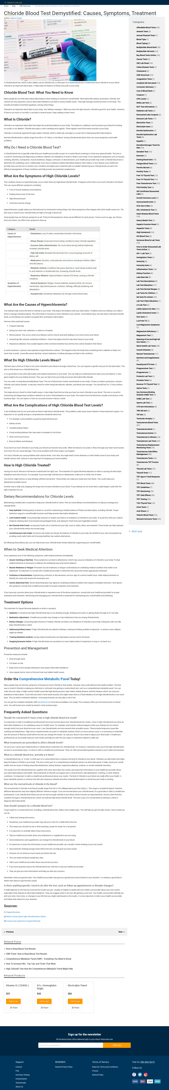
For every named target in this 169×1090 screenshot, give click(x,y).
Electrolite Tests (144, 122)
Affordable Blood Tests (146, 27)
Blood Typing (142, 43)
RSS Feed (137, 531)
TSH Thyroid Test (144, 503)
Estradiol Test (143, 151)
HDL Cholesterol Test (146, 209)
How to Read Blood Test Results (21, 948)
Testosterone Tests (145, 458)
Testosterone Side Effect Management (147, 452)
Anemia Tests (142, 31)
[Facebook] (134, 1074)
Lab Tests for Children (146, 293)
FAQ (17, 1071)
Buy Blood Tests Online (146, 55)
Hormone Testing (23, 1074)
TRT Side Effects (144, 495)
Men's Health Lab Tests (146, 346)
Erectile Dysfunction (145, 130)
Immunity (141, 261)
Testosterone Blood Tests (147, 422)
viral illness (142, 511)
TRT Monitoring (143, 491)
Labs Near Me (143, 277)
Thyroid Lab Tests (144, 468)
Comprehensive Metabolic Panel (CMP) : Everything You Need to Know (38, 958)
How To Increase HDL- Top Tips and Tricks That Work (31, 963)
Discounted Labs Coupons (148, 114)
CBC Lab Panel (143, 63)
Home (6, 6)
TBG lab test (142, 410)
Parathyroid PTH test (146, 364)
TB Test (140, 414)
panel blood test (44, 702)
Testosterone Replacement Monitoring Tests (148, 446)
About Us (19, 1086)
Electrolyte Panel (77, 985)
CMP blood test (143, 75)
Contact (19, 1067)
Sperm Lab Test (143, 402)
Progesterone (142, 372)
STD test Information (145, 406)
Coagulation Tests (144, 79)
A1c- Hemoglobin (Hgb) (47, 987)
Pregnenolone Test (145, 368)
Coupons (140, 95)
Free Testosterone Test (146, 183)
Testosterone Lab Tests (147, 441)
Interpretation (21, 1078)
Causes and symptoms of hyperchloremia (23, 921)
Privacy (95, 1071)
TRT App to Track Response (148, 476)
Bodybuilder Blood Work (147, 47)
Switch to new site (14, 2)
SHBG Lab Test (143, 398)
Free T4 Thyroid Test (145, 179)
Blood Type (141, 39)
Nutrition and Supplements (148, 357)
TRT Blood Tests (144, 483)
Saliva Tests (142, 388)
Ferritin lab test (143, 167)
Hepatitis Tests (143, 228)
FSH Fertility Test (144, 187)
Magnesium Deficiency (146, 331)
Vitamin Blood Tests (145, 515)
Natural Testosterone (146, 353)
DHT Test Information (146, 106)
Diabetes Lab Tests (145, 110)
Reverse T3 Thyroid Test (147, 384)
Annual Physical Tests (146, 35)
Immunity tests (143, 265)
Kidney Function (144, 273)
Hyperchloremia (13, 912)
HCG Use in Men (143, 206)
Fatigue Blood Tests (145, 163)
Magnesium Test (144, 335)
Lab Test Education (145, 285)
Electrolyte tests (144, 126)
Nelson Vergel (16, 18)
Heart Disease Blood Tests (148, 213)
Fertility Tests (143, 171)
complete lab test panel (147, 83)
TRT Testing (142, 499)
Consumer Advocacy (145, 87)
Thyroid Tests (142, 472)
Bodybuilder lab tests (146, 51)
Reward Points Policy (63, 1067)
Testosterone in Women (147, 437)
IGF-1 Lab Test (143, 253)
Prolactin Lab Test (144, 376)
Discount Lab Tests (145, 118)
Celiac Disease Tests (145, 67)
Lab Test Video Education (147, 301)
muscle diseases (144, 350)
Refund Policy (97, 1074)
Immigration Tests (144, 257)
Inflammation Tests (145, 269)
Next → (122, 932)
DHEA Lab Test (143, 102)
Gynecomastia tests (145, 202)
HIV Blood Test (143, 236)
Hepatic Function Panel (147, 224)
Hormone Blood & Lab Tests (148, 240)
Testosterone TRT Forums (147, 462)
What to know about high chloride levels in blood (26, 916)
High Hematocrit (144, 232)
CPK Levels (141, 99)
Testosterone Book (145, 429)
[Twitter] (140, 1074)
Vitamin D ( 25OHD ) (17, 985)
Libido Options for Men (146, 309)
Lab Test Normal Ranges (147, 289)
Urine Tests (141, 507)
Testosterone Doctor (145, 433)
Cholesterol (142, 71)
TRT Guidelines (143, 487)
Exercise (140, 155)
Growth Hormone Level (146, 198)
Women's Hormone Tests (147, 519)
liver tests (141, 317)
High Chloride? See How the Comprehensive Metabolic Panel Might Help (39, 968)
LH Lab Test (142, 305)
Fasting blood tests (145, 159)
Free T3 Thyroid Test (145, 175)
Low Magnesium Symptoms (148, 324)
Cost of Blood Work (145, 91)
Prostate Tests (143, 380)
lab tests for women (145, 297)
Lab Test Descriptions (146, 281)
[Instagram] (146, 1074)
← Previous (9, 932)
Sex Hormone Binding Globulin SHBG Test (146, 393)
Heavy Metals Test (144, 220)
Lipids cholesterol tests (147, 313)
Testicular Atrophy (144, 418)
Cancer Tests (142, 59)
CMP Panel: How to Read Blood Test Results (26, 953)
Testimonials (21, 1082)
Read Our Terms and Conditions (105, 1067)
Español (140, 141)
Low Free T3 (142, 320)
